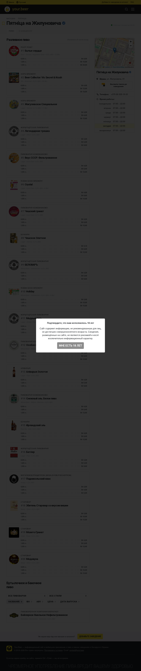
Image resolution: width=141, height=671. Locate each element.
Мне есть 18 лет (70, 345)
